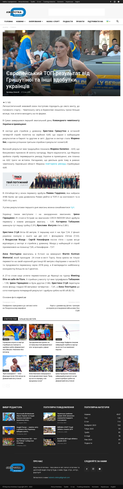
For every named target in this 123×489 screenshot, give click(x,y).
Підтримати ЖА (95, 21)
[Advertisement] (77, 12)
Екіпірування (35, 21)
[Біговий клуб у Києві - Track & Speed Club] (41, 180)
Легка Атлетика (23, 2)
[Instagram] (114, 1)
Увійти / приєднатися (9, 2)
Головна (8, 21)
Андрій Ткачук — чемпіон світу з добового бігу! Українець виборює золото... (27, 429)
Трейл (33, 2)
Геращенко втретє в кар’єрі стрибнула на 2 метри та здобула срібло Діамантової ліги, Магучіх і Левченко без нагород (13, 347)
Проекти (80, 21)
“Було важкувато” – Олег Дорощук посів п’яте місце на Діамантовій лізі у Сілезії (14, 376)
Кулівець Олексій (12, 92)
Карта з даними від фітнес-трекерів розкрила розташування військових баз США (63, 308)
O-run (39, 2)
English (77, 2)
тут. (73, 207)
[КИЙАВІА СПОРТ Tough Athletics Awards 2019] (49, 430)
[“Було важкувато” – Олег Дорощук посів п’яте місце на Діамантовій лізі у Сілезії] (15, 363)
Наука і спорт (53, 21)
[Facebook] (110, 1)
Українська (69, 2)
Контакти (60, 2)
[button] (117, 22)
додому (5, 27)
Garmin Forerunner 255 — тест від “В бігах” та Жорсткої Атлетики (27, 441)
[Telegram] (118, 1)
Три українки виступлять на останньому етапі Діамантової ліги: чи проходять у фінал (40, 344)
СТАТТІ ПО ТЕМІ (10, 319)
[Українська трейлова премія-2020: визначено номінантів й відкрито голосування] (49, 417)
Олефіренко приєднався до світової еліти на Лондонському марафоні (20, 307)
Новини (20, 21)
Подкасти (68, 21)
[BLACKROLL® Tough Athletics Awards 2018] (49, 442)
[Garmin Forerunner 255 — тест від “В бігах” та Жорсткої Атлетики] (9, 442)
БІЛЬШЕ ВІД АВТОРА (27, 319)
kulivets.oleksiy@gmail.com (59, 477)
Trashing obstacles (49, 2)
